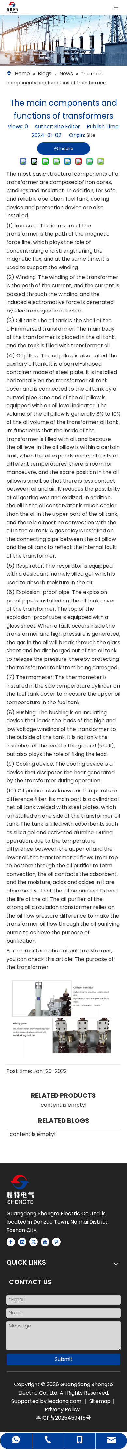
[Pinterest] (56, 1242)
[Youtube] (45, 1242)
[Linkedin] (22, 1242)
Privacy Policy (62, 1409)
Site (91, 135)
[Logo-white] (20, 1189)
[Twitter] (33, 1242)
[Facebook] (11, 1242)
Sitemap (100, 1401)
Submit (64, 1359)
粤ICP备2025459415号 (63, 1418)
